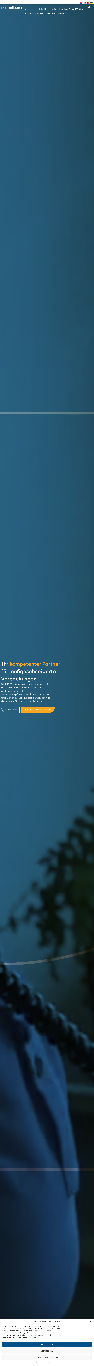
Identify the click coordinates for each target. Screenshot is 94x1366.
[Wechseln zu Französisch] (87, 2)
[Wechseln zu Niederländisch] (80, 2)
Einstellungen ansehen (47, 1358)
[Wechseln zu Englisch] (84, 2)
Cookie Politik (40, 1363)
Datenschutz (52, 1363)
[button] (90, 1321)
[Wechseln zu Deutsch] (91, 2)
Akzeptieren (47, 1344)
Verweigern (47, 1351)
